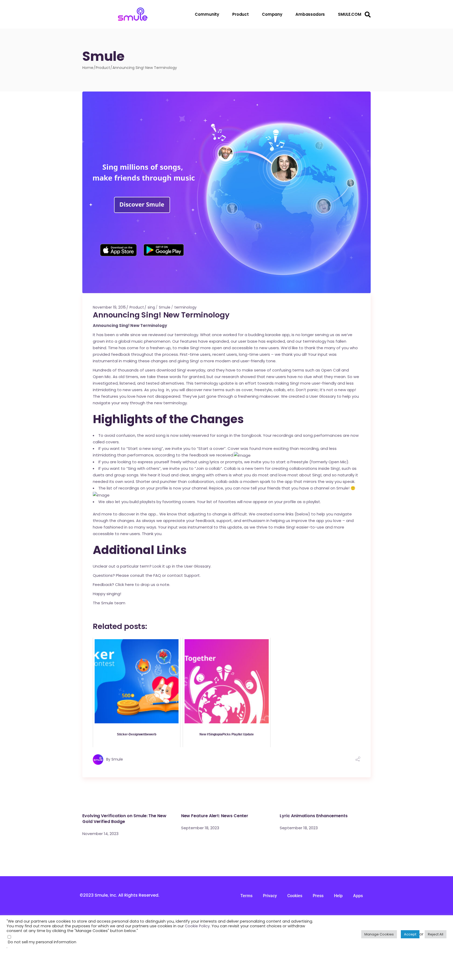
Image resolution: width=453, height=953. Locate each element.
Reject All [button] (435, 934)
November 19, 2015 (109, 307)
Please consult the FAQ (138, 575)
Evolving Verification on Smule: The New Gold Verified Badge (124, 819)
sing (151, 307)
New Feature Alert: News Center (215, 816)
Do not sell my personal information (42, 942)
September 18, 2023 (200, 828)
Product (103, 67)
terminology (185, 307)
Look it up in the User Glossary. (182, 566)
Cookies (294, 895)
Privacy (270, 895)
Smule (164, 307)
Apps (358, 895)
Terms (246, 895)
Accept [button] (410, 934)
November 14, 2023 (100, 833)
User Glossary (322, 396)
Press (318, 895)
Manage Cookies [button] (379, 934)
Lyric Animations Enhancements (314, 816)
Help (338, 895)
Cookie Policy (197, 926)
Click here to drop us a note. (142, 584)
